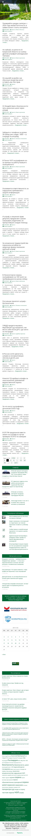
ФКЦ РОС (23, 760)
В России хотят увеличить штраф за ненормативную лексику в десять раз (13, 356)
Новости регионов (20, 58)
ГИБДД (3, 758)
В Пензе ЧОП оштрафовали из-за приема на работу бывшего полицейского (14, 162)
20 (24, 460)
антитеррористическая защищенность (11, 762)
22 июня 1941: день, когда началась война (14, 699)
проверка (11, 787)
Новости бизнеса (20, 29)
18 (8, 643)
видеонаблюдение (19, 767)
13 (15, 640)
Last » (16, 463)
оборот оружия (5, 777)
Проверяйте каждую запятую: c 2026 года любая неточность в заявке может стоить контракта (15, 25)
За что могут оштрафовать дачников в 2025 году (13, 407)
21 (19, 643)
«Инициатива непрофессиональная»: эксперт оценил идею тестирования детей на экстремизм (15, 585)
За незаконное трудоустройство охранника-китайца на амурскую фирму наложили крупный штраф (15, 246)
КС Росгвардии (9, 758)
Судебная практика (20, 333)
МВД (24, 758)
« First (13, 458)
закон (11, 769)
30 (4, 463)
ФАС (19, 760)
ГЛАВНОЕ (16, 468)
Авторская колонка (15, 556)
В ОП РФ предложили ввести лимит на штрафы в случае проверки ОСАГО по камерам (14, 434)
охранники (19, 785)
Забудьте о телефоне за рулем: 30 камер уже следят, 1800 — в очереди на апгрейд (14, 134)
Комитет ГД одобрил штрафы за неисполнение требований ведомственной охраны (15, 380)
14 (19, 640)
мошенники (16, 771)
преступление (5, 787)
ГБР (26, 756)
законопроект (17, 769)
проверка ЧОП (16, 787)
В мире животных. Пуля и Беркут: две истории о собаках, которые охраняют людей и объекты (15, 691)
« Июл (4, 654)
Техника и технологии (21, 138)
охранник (11, 785)
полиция (25, 785)
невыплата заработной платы (9, 775)
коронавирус (9, 771)
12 (11, 640)
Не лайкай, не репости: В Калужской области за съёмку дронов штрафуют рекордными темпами (15, 53)
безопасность (8, 765)
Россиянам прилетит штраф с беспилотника (14, 302)
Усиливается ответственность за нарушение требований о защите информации (15, 190)
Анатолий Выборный (18, 756)
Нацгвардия (4, 760)
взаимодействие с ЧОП (7, 767)
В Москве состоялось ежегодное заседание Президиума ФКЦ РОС (17, 493)
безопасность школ (21, 765)
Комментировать (8, 31)
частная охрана (8, 792)
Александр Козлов (6, 756)
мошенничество (7, 773)
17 (4, 643)
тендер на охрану (19, 789)
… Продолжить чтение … (18, 71)
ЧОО (27, 760)
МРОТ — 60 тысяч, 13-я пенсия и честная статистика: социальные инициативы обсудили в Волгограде (15, 739)
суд (12, 789)
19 (11, 643)
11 (8, 640)
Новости (13, 29)
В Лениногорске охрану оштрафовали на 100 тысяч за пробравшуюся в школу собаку (14, 277)
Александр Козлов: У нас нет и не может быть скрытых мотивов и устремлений (20, 502)
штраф (21, 793)
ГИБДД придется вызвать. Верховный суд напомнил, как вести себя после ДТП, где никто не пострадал (15, 328)
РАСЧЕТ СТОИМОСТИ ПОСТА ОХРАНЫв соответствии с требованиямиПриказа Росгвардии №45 (15, 597)
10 (20, 460)
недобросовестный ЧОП (22, 775)
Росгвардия (13, 760)
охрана (18, 777)
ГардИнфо (15, 8)
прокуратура (6, 789)
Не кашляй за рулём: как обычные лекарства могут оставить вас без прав (12, 80)
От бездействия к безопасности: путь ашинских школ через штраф (15, 108)
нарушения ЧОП (19, 773)
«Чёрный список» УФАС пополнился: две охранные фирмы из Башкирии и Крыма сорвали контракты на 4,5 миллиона (15, 734)
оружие (12, 777)
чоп (17, 792)
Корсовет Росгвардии (18, 758)
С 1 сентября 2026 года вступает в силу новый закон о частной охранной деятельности (15, 728)
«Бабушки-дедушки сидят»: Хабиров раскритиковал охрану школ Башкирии (15, 744)
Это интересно (15, 673)
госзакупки (6, 769)
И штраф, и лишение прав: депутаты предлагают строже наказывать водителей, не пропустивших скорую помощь (15, 219)
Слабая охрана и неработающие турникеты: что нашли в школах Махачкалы (18, 531)
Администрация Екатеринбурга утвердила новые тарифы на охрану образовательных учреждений (15, 723)
